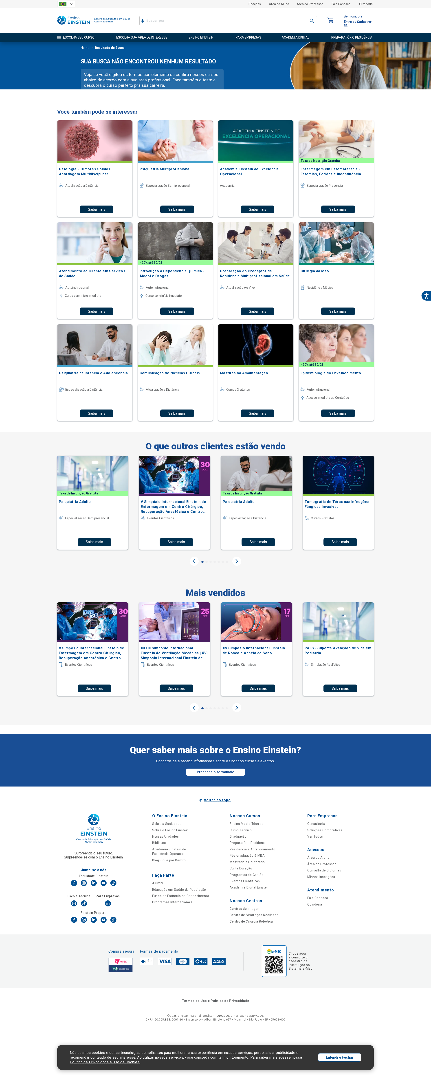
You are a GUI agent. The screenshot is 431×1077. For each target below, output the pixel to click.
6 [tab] (223, 562)
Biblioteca (160, 843)
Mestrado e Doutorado (247, 862)
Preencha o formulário (215, 772)
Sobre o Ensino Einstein (170, 830)
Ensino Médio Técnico (246, 824)
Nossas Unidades (165, 836)
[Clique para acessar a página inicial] (93, 26)
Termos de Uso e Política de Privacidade (215, 1001)
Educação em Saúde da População (179, 889)
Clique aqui (297, 953)
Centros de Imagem (245, 908)
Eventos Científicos (245, 881)
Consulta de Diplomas (324, 870)
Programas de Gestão (247, 875)
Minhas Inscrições (321, 877)
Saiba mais (96, 209)
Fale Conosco (341, 4)
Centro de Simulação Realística (254, 915)
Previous (194, 561)
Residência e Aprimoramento (252, 849)
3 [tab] (210, 562)
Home (85, 48)
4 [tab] (214, 562)
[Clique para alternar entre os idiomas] (66, 4)
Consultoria (316, 824)
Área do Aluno (279, 4)
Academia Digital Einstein (250, 887)
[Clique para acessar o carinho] (330, 20)
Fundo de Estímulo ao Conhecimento (180, 896)
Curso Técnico (241, 830)
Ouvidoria (366, 4)
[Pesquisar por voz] (142, 20)
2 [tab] (206, 562)
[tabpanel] (92, 502)
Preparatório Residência (248, 843)
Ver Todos (315, 836)
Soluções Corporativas (325, 830)
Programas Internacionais (172, 902)
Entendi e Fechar (339, 1057)
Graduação (238, 836)
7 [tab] (227, 562)
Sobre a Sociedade (167, 824)
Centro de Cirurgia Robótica (251, 921)
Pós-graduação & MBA (247, 855)
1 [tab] (202, 562)
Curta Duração (241, 868)
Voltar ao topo (217, 800)
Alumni (157, 883)
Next (236, 561)
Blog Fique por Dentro (169, 860)
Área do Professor (310, 4)
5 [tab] (219, 562)
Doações (254, 4)
